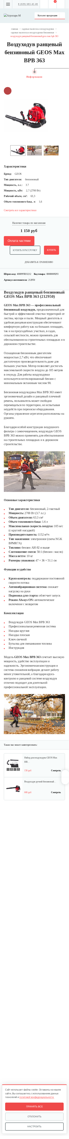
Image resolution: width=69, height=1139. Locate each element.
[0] (52, 4)
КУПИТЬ (51, 250)
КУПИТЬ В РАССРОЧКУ (25, 250)
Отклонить (34, 1116)
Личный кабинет (61, 4)
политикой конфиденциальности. (36, 1097)
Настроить (34, 1126)
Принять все (34, 1106)
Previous (5, 150)
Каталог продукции (47, 15)
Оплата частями (19, 240)
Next (63, 150)
